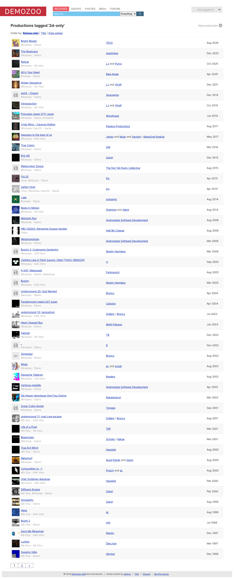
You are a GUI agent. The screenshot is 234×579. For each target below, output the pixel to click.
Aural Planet (113, 460)
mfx (108, 522)
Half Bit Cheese (115, 230)
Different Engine (30, 489)
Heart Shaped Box (32, 322)
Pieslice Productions (118, 126)
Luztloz (25, 541)
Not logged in (205, 9)
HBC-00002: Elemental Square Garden (44, 228)
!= (107, 261)
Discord (146, 574)
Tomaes (110, 407)
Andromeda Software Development (127, 220)
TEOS (109, 42)
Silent (125, 209)
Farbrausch (113, 272)
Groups (76, 8)
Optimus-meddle (31, 385)
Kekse (120, 439)
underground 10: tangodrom (38, 312)
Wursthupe (112, 115)
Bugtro (25, 280)
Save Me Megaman (32, 531)
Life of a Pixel (29, 426)
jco (108, 188)
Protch (110, 470)
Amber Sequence (31, 82)
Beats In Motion (30, 207)
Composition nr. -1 (31, 468)
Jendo (110, 136)
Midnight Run (29, 218)
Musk (123, 136)
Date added (55, 33)
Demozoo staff (78, 574)
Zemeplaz (27, 353)
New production (208, 25)
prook (118, 366)
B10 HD (25, 155)
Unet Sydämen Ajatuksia (35, 479)
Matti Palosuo (114, 324)
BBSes (102, 8)
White (24, 364)
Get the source (161, 574)
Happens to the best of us (36, 134)
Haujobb (111, 449)
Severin (136, 136)
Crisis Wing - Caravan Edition (38, 124)
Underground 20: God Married (39, 291)
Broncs (110, 293)
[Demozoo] (23, 11)
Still (108, 147)
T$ (107, 334)
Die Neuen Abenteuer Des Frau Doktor (44, 395)
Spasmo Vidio (29, 552)
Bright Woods (29, 40)
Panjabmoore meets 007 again (39, 301)
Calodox (111, 303)
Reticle (25, 61)
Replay (110, 533)
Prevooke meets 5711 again (37, 113)
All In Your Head (30, 72)
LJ (107, 63)
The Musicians (29, 51)
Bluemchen (27, 437)
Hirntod (110, 553)
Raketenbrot (113, 397)
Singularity (27, 499)
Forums (115, 8)
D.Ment (110, 313)
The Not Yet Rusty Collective (123, 167)
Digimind (111, 209)
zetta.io (127, 574)
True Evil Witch (29, 447)
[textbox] (86, 14)
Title (43, 33)
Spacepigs (112, 94)
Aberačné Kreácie (154, 136)
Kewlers (110, 376)
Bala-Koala (112, 74)
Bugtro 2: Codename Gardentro (39, 249)
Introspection (29, 103)
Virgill (118, 84)
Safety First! (28, 186)
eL (107, 366)
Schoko (110, 439)
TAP (108, 428)
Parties (90, 8)
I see (24, 197)
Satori (109, 157)
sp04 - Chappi (29, 93)
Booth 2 (25, 520)
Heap (24, 510)
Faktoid (25, 333)
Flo (108, 178)
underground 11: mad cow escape (41, 416)
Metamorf (26, 458)
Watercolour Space (32, 166)
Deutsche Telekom (32, 374)
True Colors (27, 145)
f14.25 (25, 176)
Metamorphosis (30, 239)
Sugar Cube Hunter (32, 406)
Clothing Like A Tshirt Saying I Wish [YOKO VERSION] (53, 260)
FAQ (137, 574)
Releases (61, 8)
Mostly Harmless (116, 251)
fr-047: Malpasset (31, 270)
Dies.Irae (111, 543)
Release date (31, 33)
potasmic (111, 199)
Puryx (118, 63)
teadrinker (112, 53)
